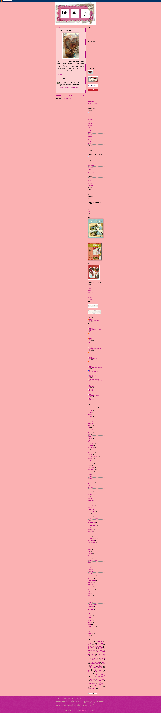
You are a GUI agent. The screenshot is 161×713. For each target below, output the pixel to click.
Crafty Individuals (91, 469)
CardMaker (90, 445)
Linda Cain (91, 352)
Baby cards (90, 432)
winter (89, 631)
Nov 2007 (90, 295)
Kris (90, 394)
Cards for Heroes (91, 447)
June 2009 (90, 128)
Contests (90, 465)
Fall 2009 (90, 171)
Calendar (90, 441)
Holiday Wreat (91, 509)
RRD (89, 562)
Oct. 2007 (90, 139)
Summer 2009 (91, 172)
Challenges (90, 450)
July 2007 (90, 299)
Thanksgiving (91, 606)
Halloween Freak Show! (94, 320)
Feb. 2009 (90, 132)
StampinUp (90, 584)
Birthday (89, 436)
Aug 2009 (90, 127)
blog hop (90, 440)
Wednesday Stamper (92, 629)
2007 (89, 211)
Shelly (90, 357)
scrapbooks (90, 569)
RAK (89, 556)
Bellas (89, 434)
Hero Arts (90, 507)
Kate (90, 370)
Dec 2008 (90, 134)
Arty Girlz (90, 425)
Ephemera (91, 362)
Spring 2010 (90, 167)
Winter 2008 (90, 182)
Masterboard (90, 529)
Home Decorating (91, 511)
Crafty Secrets (91, 471)
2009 (89, 207)
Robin (90, 398)
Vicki (90, 347)
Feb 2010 (90, 123)
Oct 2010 (90, 119)
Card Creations (91, 443)
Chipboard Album (91, 452)
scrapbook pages (91, 567)
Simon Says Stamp (92, 575)
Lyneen (91, 328)
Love (89, 527)
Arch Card (90, 416)
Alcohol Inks (90, 408)
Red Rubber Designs (92, 103)
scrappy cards (91, 571)
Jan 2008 (90, 294)
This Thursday (91, 611)
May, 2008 (90, 290)
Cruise (89, 474)
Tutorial (89, 617)
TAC (89, 597)
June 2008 (90, 138)
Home (71, 95)
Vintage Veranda (91, 626)
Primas (89, 549)
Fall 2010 (90, 163)
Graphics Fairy (91, 101)
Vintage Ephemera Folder (94, 343)
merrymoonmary (83, 710)
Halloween (90, 502)
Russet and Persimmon (94, 395)
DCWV (89, 480)
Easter (89, 483)
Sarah (61, 81)
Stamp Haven (91, 578)
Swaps (89, 593)
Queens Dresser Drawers (93, 555)
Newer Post (59, 95)
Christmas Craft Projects (93, 456)
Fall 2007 (90, 183)
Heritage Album (91, 505)
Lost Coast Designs (92, 524)
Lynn (90, 366)
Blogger (94, 710)
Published (90, 553)
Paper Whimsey (91, 540)
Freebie (89, 492)
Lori (90, 385)
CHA (89, 449)
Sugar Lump (90, 587)
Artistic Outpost (91, 96)
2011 (89, 206)
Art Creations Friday (92, 418)
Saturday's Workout (92, 566)
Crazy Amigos (91, 472)
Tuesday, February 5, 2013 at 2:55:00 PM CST (69, 87)
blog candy (90, 438)
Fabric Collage (92, 399)
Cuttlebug (90, 476)
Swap (89, 591)
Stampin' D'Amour (92, 580)
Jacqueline (91, 361)
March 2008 (90, 292)
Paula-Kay (91, 389)
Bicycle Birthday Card (93, 390)
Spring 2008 (90, 180)
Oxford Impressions (92, 538)
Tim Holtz (91, 323)
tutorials (89, 619)
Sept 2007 (90, 297)
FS (88, 496)
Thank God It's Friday (92, 604)
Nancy (90, 342)
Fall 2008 (90, 178)
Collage (89, 460)
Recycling (90, 558)
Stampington (90, 105)
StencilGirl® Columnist (93, 371)
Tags (89, 600)
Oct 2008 (90, 136)
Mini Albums (90, 531)
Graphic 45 (90, 500)
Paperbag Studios (91, 542)
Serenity (91, 376)
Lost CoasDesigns (92, 522)
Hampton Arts (91, 503)
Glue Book (90, 498)
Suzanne (91, 333)
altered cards (90, 412)
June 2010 (90, 121)
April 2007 (90, 143)
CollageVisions (91, 461)
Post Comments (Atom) (66, 98)
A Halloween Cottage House (94, 354)
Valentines (90, 622)
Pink (89, 545)
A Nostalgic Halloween (94, 379)
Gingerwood (90, 99)
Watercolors (90, 628)
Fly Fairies (90, 491)
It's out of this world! (93, 335)
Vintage (89, 624)
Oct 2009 (90, 125)
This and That (91, 609)
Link (89, 520)
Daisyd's (90, 478)
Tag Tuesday (90, 598)
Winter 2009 (90, 169)
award (89, 430)
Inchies (89, 513)
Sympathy (90, 595)
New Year (90, 536)
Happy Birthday (92, 339)
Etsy (89, 97)
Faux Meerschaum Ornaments (95, 367)
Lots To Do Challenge (92, 525)
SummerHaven (91, 589)
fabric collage (90, 487)
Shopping (90, 573)
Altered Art (90, 410)
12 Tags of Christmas (92, 407)
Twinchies (90, 620)
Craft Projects (91, 467)
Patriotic (89, 544)
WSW (89, 635)
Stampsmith (90, 586)
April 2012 (90, 116)
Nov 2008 (90, 286)
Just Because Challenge (93, 518)
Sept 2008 (90, 288)
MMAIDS (90, 533)
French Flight (90, 494)
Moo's (89, 534)
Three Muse (90, 613)
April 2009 (90, 130)
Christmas (90, 454)
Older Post (82, 95)
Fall (88, 489)
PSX (89, 551)
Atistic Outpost (91, 429)
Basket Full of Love (93, 358)
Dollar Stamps (91, 482)
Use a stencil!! (92, 386)
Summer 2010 (91, 165)
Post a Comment (62, 89)
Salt (89, 564)
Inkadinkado (90, 514)
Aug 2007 (90, 141)
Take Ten (90, 602)
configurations (91, 463)
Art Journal (90, 421)
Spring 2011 (90, 161)
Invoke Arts (90, 516)
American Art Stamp (92, 414)
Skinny (89, 576)
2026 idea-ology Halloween (94, 324)
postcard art (90, 547)
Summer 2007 (91, 185)
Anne (90, 338)
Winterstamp (90, 633)
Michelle (91, 319)
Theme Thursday (91, 608)
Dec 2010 (90, 117)
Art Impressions (91, 419)
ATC (89, 427)
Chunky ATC (90, 458)
